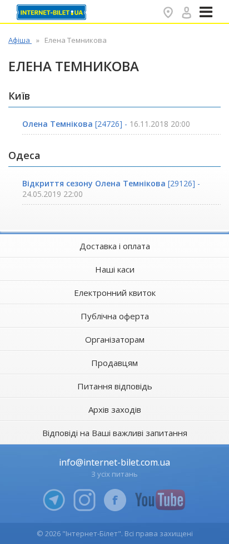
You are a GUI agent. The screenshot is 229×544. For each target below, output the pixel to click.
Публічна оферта (115, 316)
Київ (19, 95)
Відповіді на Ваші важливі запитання (114, 432)
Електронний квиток (115, 292)
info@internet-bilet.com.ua (114, 462)
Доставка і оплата (114, 245)
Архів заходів (114, 409)
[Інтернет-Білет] (53, 12)
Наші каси (115, 269)
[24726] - (106, 123)
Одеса (24, 155)
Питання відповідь (114, 386)
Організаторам (115, 339)
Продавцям (114, 362)
